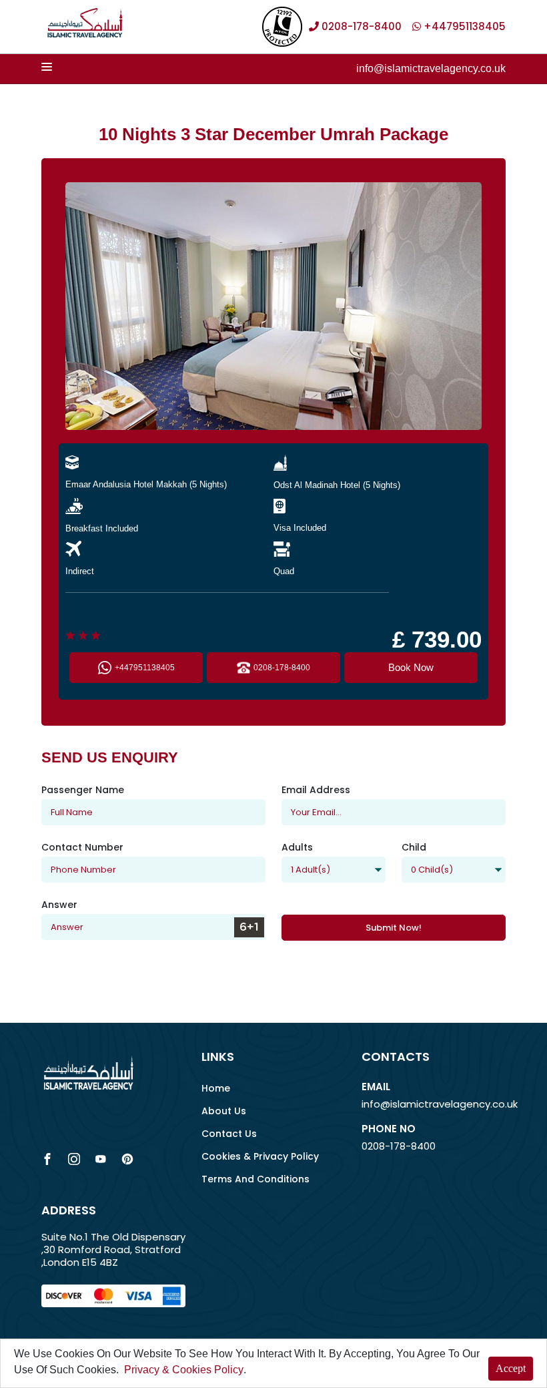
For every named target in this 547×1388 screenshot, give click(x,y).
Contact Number (82, 847)
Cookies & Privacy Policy (260, 1156)
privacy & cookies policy (183, 1369)
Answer (59, 904)
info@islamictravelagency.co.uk (431, 68)
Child (414, 847)
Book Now (411, 667)
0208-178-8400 (281, 667)
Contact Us (229, 1133)
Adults (297, 847)
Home (215, 1088)
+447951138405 (145, 667)
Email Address (316, 789)
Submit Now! (394, 927)
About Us (223, 1111)
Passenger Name (82, 789)
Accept (511, 1368)
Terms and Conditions (255, 1179)
